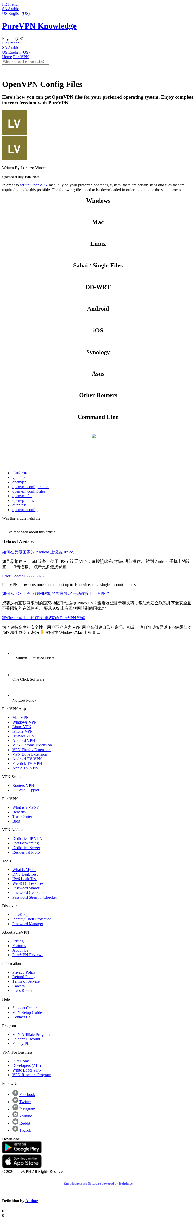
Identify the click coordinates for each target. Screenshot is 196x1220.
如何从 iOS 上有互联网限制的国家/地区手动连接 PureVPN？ (56, 593)
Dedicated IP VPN (27, 838)
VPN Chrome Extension (32, 745)
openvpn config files (28, 491)
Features (19, 945)
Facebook (27, 1094)
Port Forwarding (25, 843)
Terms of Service (26, 981)
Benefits (19, 812)
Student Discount (26, 1039)
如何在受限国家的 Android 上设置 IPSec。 (39, 552)
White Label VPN (27, 1070)
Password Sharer (25, 888)
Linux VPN (21, 727)
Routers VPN (23, 785)
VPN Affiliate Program (31, 1034)
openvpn (19, 482)
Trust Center (22, 816)
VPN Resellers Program (31, 1075)
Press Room (22, 990)
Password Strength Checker (34, 897)
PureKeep (20, 914)
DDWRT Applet (25, 790)
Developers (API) (26, 1065)
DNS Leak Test (25, 874)
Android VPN (23, 740)
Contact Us (21, 1017)
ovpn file (19, 505)
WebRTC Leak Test (28, 883)
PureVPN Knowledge (39, 25)
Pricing (18, 941)
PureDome (21, 1061)
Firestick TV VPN (27, 763)
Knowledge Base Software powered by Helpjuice (98, 1183)
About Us (20, 950)
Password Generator (28, 892)
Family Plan (22, 1043)
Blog (16, 821)
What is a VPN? (25, 807)
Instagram (27, 1109)
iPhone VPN (22, 731)
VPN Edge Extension (29, 754)
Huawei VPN (23, 736)
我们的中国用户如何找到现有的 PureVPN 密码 (43, 618)
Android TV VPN (27, 759)
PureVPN (21, 57)
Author (31, 1201)
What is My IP (24, 869)
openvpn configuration (30, 486)
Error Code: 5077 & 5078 (23, 576)
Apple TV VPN (25, 768)
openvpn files (23, 500)
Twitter (25, 1102)
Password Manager (27, 924)
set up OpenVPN (34, 185)
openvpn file (22, 496)
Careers (18, 986)
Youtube (26, 1116)
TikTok (25, 1130)
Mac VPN (20, 717)
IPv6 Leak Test (24, 879)
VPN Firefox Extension (31, 750)
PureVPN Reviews (27, 955)
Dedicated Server (26, 847)
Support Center (24, 1008)
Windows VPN (24, 722)
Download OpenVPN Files (98, 211)
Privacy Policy (24, 972)
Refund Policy (23, 977)
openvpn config (25, 509)
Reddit (24, 1123)
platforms (19, 473)
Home (7, 57)
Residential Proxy (26, 852)
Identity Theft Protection (32, 919)
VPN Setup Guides (27, 1012)
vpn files (19, 477)
